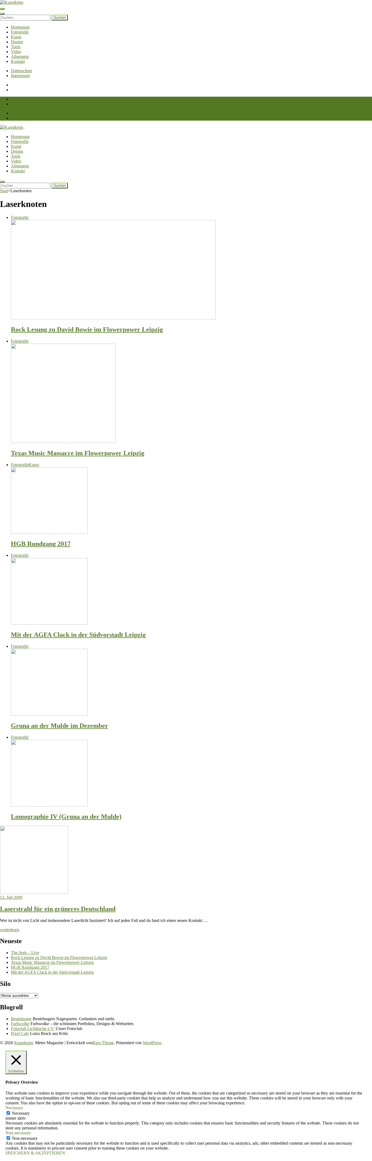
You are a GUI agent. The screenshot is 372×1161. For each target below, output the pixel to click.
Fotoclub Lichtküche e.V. (32, 1028)
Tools (15, 46)
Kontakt (18, 61)
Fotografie (20, 32)
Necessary (21, 1113)
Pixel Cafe (20, 1033)
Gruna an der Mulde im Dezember (59, 725)
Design (17, 41)
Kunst (16, 37)
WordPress (152, 1042)
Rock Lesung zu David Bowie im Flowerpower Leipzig (87, 329)
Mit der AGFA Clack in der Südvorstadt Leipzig (78, 634)
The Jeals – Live (25, 952)
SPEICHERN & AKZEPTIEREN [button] (35, 1153)
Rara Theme (103, 1042)
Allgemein (20, 56)
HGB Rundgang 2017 (41, 543)
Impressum (20, 75)
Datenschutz (21, 70)
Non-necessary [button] (18, 1133)
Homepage (20, 27)
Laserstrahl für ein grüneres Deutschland (57, 908)
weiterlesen (9, 929)
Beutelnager (21, 1018)
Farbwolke (20, 1023)
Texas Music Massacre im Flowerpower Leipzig (77, 453)
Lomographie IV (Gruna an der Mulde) (66, 816)
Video (16, 51)
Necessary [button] (14, 1107)
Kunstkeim (23, 1042)
